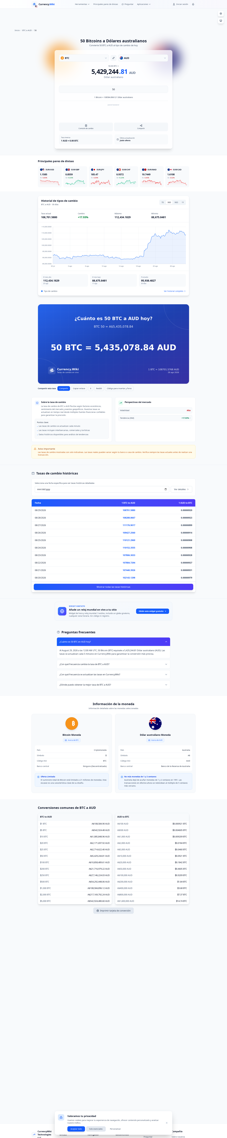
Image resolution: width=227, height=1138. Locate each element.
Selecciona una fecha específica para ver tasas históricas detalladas (64, 483)
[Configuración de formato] (221, 14)
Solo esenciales (96, 1129)
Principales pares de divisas (105, 4)
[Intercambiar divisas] (113, 58)
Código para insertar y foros (119, 388)
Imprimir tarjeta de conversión (115, 910)
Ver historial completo (173, 291)
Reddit (99, 388)
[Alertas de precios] (193, 4)
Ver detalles (180, 489)
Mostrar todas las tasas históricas (113, 586)
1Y (183, 202)
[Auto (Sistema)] (221, 21)
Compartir (63, 388)
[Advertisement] (113, 18)
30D (169, 202)
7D (162, 202)
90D (176, 202)
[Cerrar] (166, 1123)
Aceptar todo (76, 1129)
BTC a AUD (27, 30)
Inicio (17, 30)
